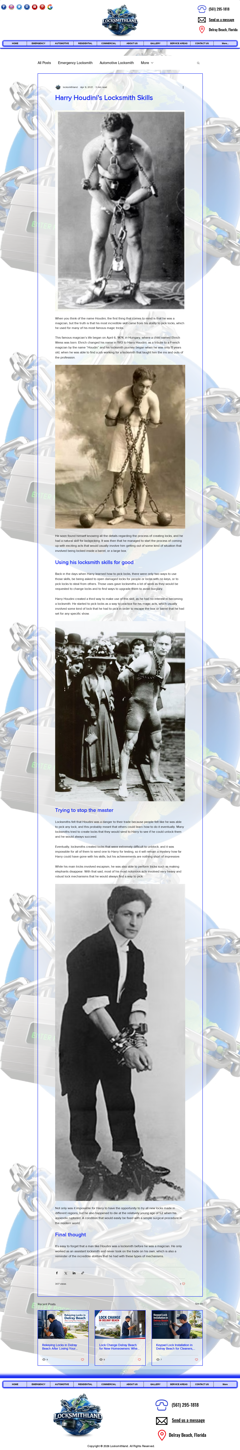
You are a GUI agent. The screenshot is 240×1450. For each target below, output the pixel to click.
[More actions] (183, 87)
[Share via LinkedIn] (74, 1273)
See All (199, 1303)
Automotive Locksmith (117, 63)
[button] (198, 62)
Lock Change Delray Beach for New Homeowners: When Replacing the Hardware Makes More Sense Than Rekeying (119, 1346)
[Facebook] (4, 7)
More (145, 63)
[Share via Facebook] (57, 1273)
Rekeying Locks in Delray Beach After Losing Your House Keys (59, 1346)
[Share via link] (82, 1273)
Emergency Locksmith (75, 63)
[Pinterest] (42, 7)
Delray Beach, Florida (187, 1434)
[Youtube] (35, 7)
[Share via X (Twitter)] (65, 1273)
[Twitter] (19, 7)
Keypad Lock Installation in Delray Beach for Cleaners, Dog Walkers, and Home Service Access (174, 1346)
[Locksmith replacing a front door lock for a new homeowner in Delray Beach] (120, 1325)
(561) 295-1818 (219, 9)
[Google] (50, 7)
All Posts (44, 63)
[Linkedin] (27, 7)
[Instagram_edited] (11, 7)
